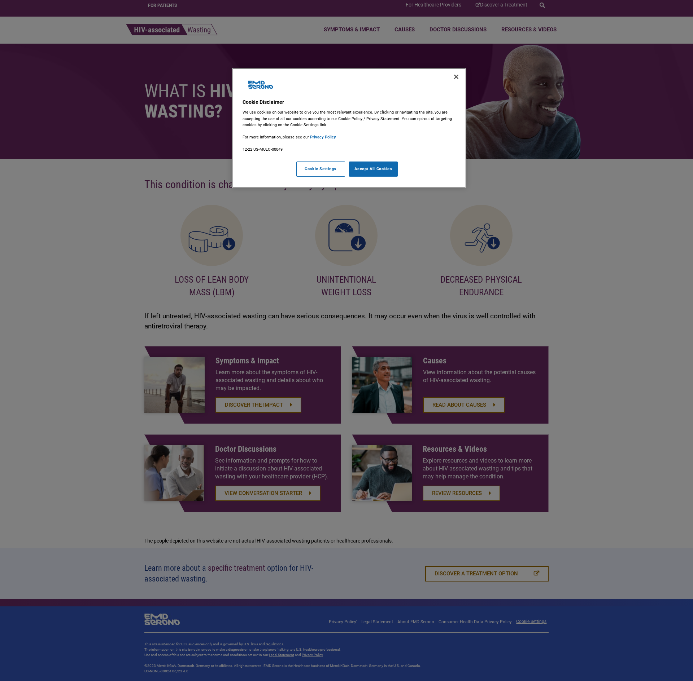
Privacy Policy (323, 137)
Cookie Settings (320, 168)
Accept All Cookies (373, 168)
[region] (349, 128)
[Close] (456, 77)
